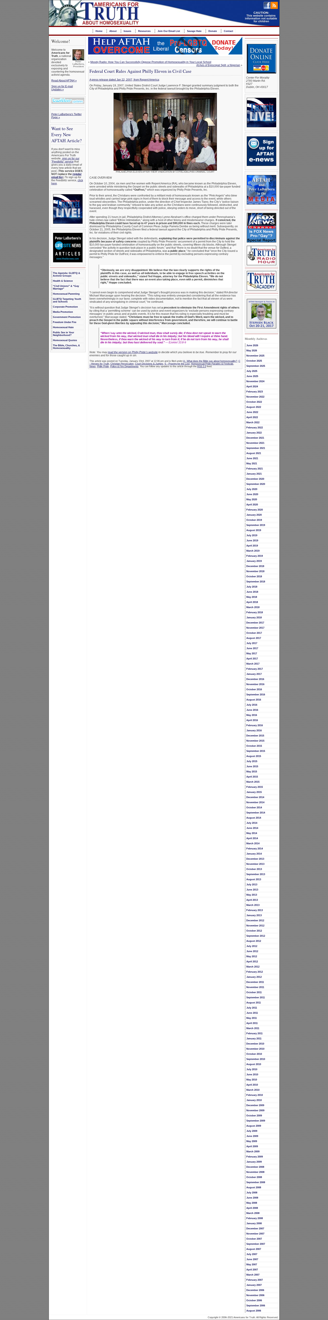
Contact (228, 31)
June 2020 (252, 494)
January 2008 (254, 1223)
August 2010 (253, 1064)
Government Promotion (67, 317)
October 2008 (254, 1177)
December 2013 (255, 858)
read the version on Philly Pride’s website (133, 352)
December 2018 (255, 566)
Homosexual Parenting (66, 293)
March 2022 (252, 422)
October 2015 (254, 745)
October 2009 (254, 1115)
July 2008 (251, 1192)
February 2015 (254, 787)
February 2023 (254, 391)
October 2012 (254, 930)
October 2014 (254, 807)
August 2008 (253, 1187)
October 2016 (254, 689)
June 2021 (252, 458)
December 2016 (255, 679)
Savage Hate (194, 31)
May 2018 (251, 597)
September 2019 (255, 525)
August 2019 (253, 530)
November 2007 (255, 1233)
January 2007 (254, 1285)
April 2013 (252, 900)
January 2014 (254, 853)
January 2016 (254, 730)
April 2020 (252, 504)
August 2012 (253, 941)
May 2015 (251, 771)
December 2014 (255, 797)
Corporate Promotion (65, 306)
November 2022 (255, 396)
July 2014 (251, 823)
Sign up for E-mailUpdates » (62, 88)
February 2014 (254, 848)
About (113, 31)
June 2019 (252, 540)
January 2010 (254, 1100)
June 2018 (252, 591)
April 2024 (252, 386)
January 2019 (254, 561)
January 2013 (254, 915)
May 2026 (251, 350)
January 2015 (254, 792)
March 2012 (252, 966)
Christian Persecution (122, 363)
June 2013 (252, 889)
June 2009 (252, 1136)
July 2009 (251, 1131)
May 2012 (251, 956)
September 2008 (255, 1182)
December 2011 (255, 982)
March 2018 (252, 607)
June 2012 (252, 951)
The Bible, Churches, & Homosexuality (66, 346)
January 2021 (254, 473)
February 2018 (254, 612)
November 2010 (255, 1048)
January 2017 (254, 674)
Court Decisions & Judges (149, 363)
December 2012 (255, 920)
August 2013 (253, 879)
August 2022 (253, 407)
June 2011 (252, 1012)
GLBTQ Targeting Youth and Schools (67, 300)
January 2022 (254, 432)
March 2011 (252, 1028)
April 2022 (252, 417)
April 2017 (252, 658)
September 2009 (255, 1120)
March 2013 (252, 905)
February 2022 (254, 427)
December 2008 (255, 1167)
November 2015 (255, 740)
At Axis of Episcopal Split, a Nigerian (218, 65)
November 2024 (255, 381)
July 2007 (251, 1254)
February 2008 (254, 1218)
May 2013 (251, 894)
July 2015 (251, 761)
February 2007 (254, 1279)
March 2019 (252, 550)
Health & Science (63, 280)
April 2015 (252, 776)
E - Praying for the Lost (177, 363)
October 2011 (254, 992)
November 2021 (255, 443)
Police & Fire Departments (124, 366)
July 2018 (251, 586)
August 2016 (253, 699)
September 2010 (255, 1059)
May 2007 (251, 1264)
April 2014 (252, 838)
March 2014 (252, 843)
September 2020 (255, 484)
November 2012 (255, 925)
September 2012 (255, 935)
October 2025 (254, 360)
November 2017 (255, 627)
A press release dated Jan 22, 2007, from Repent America (124, 79)
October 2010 (254, 1054)
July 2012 (251, 946)
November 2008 (255, 1172)
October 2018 (254, 576)
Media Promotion (63, 312)
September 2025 (255, 366)
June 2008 (252, 1197)
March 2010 (252, 1090)
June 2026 (252, 345)
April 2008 (252, 1208)
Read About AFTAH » (64, 80)
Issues (127, 31)
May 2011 (251, 1018)
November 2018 (255, 571)
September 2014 (255, 812)
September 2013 (255, 874)
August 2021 (253, 453)
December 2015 (255, 735)
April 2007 (252, 1269)
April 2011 (252, 1023)
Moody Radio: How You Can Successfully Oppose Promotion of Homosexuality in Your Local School (150, 62)
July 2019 (251, 535)
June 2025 (252, 376)
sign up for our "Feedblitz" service (65, 160)
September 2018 (255, 581)
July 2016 (251, 704)
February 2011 (254, 1033)
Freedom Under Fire (64, 322)
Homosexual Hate (63, 327)
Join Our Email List (169, 31)
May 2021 (251, 463)
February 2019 (254, 556)
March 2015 (252, 781)
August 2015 (253, 756)
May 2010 (251, 1079)
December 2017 (255, 622)
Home (98, 31)
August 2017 (253, 638)
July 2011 (251, 1007)
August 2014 (253, 817)
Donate (212, 31)
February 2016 (254, 725)
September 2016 (255, 694)
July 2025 (251, 371)
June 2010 (252, 1074)
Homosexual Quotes (65, 340)
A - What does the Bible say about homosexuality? (210, 361)
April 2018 (252, 602)
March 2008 (252, 1213)
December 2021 (255, 437)
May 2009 (251, 1141)
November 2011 (255, 987)
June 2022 (252, 412)
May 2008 (251, 1202)
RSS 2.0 (201, 366)
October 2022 (254, 401)
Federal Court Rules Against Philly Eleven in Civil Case (140, 71)
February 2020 (254, 509)
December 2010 (255, 1043)
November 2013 (255, 864)
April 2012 (252, 961)
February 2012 (254, 971)
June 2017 (252, 648)
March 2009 (252, 1151)
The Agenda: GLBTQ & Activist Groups (66, 274)
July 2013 (251, 884)
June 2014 (252, 828)
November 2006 (255, 1295)
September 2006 (255, 1305)
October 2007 (254, 1238)
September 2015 (255, 751)
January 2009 (254, 1161)
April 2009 (252, 1146)
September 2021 (255, 448)
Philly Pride (103, 366)
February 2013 (254, 910)
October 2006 (254, 1300)
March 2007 (252, 1274)
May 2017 (251, 653)
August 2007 (253, 1249)
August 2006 (253, 1310)
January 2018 (254, 617)
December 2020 (255, 479)
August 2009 (253, 1125)
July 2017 (251, 643)
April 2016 (252, 720)
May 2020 (251, 499)
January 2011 (254, 1038)
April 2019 (252, 545)
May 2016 (251, 715)
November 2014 (255, 802)
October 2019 (254, 520)
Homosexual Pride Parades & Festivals (212, 363)
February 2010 (254, 1095)
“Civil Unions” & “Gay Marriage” (66, 287)
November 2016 (255, 684)
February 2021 (254, 468)
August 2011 (253, 1002)
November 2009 (255, 1110)
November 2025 (255, 355)
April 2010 (252, 1084)
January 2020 (254, 514)
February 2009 (254, 1156)
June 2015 (252, 766)
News (92, 366)
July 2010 (251, 1069)
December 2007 (255, 1228)
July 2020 (251, 489)
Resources (144, 31)
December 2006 (255, 1290)
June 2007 (252, 1259)
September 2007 (255, 1244)
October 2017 (254, 633)
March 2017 (252, 663)
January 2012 (254, 977)
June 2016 (252, 710)
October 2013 (254, 869)
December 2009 (255, 1105)
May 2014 (251, 833)
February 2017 (254, 668)
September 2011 (255, 997)
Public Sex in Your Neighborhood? (63, 333)
